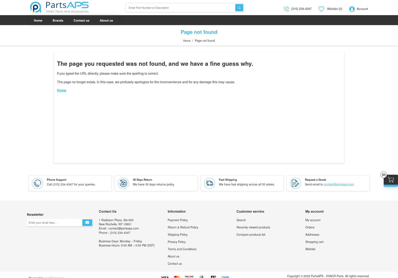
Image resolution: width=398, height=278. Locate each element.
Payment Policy (178, 220)
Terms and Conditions (182, 249)
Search (239, 7)
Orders (309, 227)
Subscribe (87, 222)
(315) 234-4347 (301, 8)
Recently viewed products (253, 227)
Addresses (312, 234)
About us (173, 256)
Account (362, 8)
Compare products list (251, 234)
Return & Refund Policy (183, 227)
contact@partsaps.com (339, 184)
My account (312, 220)
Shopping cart (314, 242)
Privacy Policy (177, 242)
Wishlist (310, 249)
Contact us (175, 263)
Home (186, 41)
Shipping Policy (178, 234)
